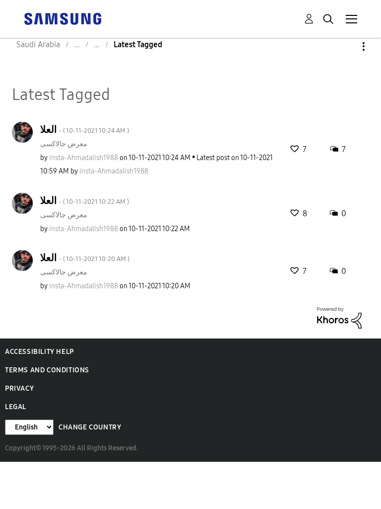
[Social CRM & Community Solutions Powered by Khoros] (339, 317)
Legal (15, 407)
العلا (84, 129)
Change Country (90, 427)
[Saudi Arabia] (62, 18)
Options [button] (347, 46)
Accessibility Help (39, 351)
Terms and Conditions (47, 370)
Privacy (19, 388)
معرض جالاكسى (63, 144)
